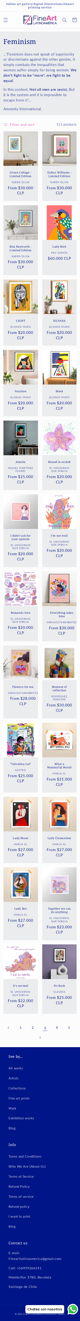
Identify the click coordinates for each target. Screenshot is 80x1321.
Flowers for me (23, 687)
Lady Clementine (59, 838)
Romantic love (21, 613)
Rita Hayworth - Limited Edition (20, 248)
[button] (5, 20)
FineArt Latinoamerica (33, 1314)
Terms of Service (21, 1176)
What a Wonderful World (59, 765)
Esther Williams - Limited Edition (59, 174)
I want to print (19, 1216)
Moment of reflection (59, 688)
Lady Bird (59, 246)
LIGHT (20, 321)
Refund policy (19, 1206)
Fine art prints (19, 1098)
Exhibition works (21, 1118)
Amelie (21, 462)
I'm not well (59, 535)
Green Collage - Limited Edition (20, 174)
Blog (12, 1128)
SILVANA (59, 321)
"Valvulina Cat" (20, 764)
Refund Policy (19, 1186)
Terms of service (21, 1196)
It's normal (20, 986)
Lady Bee (20, 908)
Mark (12, 1108)
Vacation (21, 391)
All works (16, 1068)
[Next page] (40, 1037)
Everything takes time (62, 614)
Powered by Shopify (55, 1314)
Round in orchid (59, 462)
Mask (59, 391)
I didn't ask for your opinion (20, 537)
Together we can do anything (59, 910)
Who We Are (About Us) (27, 1166)
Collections (17, 1088)
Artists (14, 1078)
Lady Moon (20, 838)
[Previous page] (8, 1028)
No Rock (59, 986)
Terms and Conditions (25, 1156)
